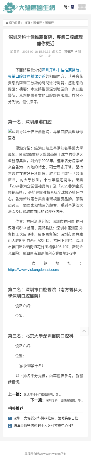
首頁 (27, 23)
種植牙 (37, 23)
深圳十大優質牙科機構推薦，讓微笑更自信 (46, 418)
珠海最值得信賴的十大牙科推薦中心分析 (44, 425)
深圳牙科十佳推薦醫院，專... (42, 394)
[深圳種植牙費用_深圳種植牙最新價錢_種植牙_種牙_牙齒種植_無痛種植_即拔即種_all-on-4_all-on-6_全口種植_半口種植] (29, 7)
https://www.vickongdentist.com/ (33, 269)
